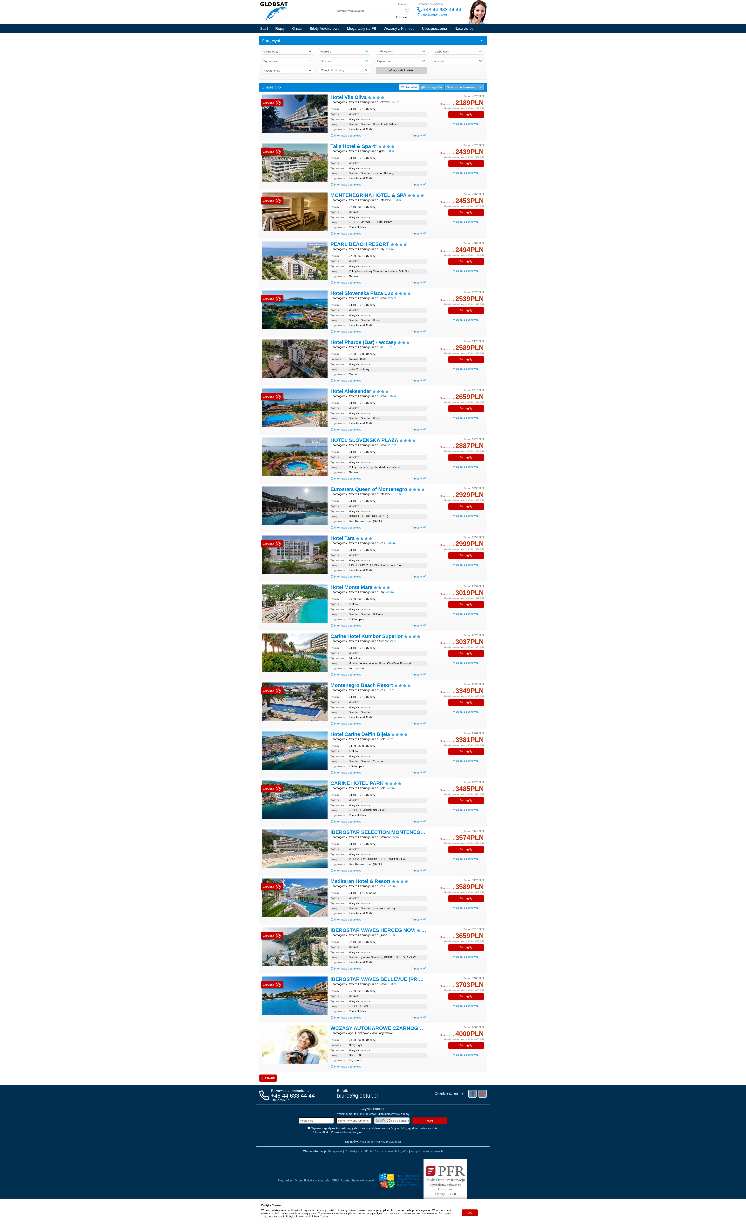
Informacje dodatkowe (347, 135)
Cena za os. (447, 104)
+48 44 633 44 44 (441, 9)
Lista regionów (433, 87)
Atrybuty (417, 135)
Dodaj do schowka (466, 123)
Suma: (467, 96)
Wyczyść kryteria (402, 70)
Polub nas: (402, 17)
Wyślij (429, 1120)
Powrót (269, 1078)
